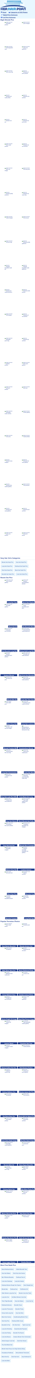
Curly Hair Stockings (7, 1281)
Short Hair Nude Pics (7, 570)
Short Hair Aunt (15, 1356)
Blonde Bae (5, 1289)
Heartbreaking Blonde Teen (21, 1317)
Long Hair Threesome (7, 1309)
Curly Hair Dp (29, 1301)
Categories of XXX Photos (19, 12)
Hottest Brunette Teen (21, 1269)
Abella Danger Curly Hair (8, 1340)
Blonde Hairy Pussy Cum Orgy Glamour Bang (13, 1348)
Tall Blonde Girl (24, 1289)
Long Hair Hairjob (19, 1281)
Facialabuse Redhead (7, 1352)
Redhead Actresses (7, 1305)
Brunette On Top (6, 1325)
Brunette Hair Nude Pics (8, 574)
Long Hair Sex (5, 1297)
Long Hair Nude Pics (7, 566)
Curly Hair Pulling (6, 1333)
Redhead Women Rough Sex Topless (11, 1285)
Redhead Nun (14, 1289)
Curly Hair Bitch (6, 1360)
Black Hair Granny (6, 1317)
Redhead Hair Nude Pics (21, 566)
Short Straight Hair (28, 1285)
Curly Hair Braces (6, 1337)
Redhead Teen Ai (20, 1277)
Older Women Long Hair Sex (9, 1293)
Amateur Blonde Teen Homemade (22, 1337)
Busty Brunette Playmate (20, 1329)
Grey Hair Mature (6, 1273)
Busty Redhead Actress (8, 1269)
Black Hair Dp (5, 1356)
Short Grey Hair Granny (19, 1273)
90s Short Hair (16, 1325)
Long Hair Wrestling (7, 1329)
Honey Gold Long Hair (7, 1313)
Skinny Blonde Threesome (22, 1352)
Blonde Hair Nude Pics (7, 562)
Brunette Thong (19, 1309)
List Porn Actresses (9, 17)
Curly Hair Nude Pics (22, 574)
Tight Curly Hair (26, 1325)
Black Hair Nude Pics (20, 570)
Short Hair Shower (22, 1340)
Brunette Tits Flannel (18, 1333)
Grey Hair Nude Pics (21, 562)
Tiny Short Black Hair (7, 1344)
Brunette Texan (18, 1305)
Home (4, 12)
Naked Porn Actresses (10, 15)
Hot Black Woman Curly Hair (19, 1297)
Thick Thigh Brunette (7, 1301)
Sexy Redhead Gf (26, 1356)
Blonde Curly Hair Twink (25, 1293)
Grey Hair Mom (19, 1313)
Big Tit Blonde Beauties (8, 1277)
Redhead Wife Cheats (17, 1321)
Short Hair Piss (5, 1321)
